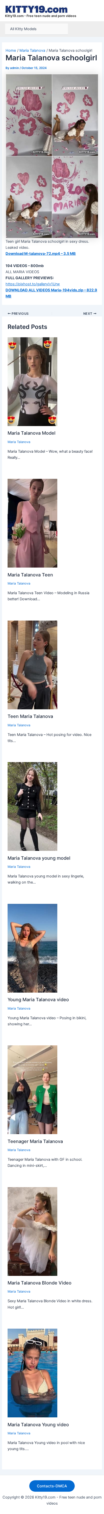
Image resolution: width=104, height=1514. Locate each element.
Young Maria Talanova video (38, 999)
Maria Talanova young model (39, 858)
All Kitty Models (23, 29)
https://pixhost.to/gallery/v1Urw (33, 284)
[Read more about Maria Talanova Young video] (32, 1372)
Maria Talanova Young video (38, 1424)
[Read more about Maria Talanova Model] (32, 381)
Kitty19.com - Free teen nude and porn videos (40, 16)
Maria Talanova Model (32, 433)
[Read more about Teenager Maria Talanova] (32, 1089)
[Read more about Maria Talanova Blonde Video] (32, 1231)
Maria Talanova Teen (30, 574)
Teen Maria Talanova (30, 716)
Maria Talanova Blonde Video (39, 1283)
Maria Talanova (19, 442)
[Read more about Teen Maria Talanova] (32, 664)
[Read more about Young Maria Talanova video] (32, 948)
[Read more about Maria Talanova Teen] (32, 523)
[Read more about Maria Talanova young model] (32, 806)
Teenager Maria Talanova (35, 1141)
